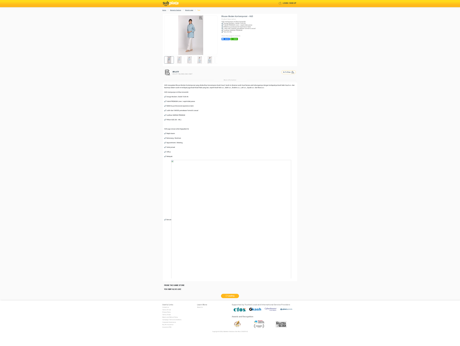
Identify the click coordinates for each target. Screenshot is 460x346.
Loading (230, 296)
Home (164, 10)
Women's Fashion (175, 10)
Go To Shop (287, 72)
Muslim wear (189, 10)
